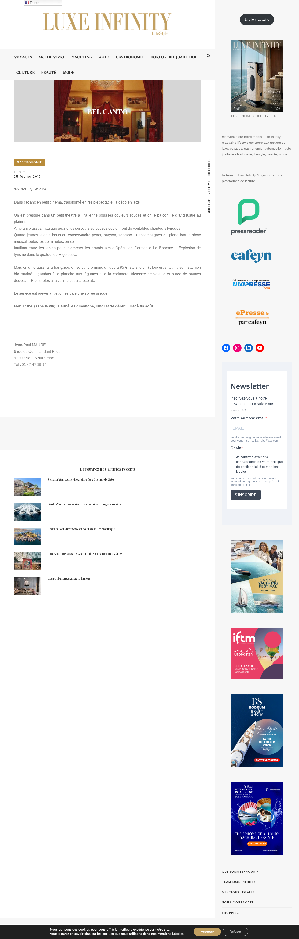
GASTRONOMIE (29, 162)
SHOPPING (230, 913)
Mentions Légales (170, 934)
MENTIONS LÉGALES (238, 892)
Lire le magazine (257, 19)
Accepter (207, 931)
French (34, 2)
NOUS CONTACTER (238, 902)
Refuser (235, 931)
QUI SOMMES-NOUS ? (240, 872)
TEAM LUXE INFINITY (239, 882)
